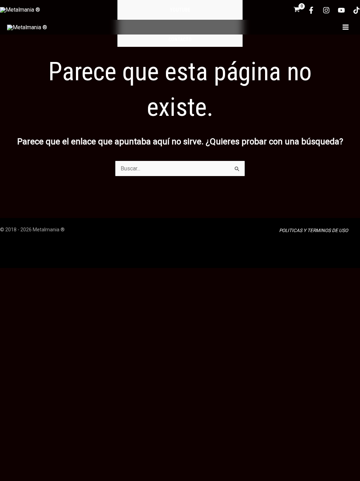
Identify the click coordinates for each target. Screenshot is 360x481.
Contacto (180, 39)
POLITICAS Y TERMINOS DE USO (313, 230)
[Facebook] (311, 10)
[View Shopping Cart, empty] (297, 10)
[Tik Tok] (356, 10)
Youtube (180, 10)
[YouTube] (341, 10)
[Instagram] (326, 10)
